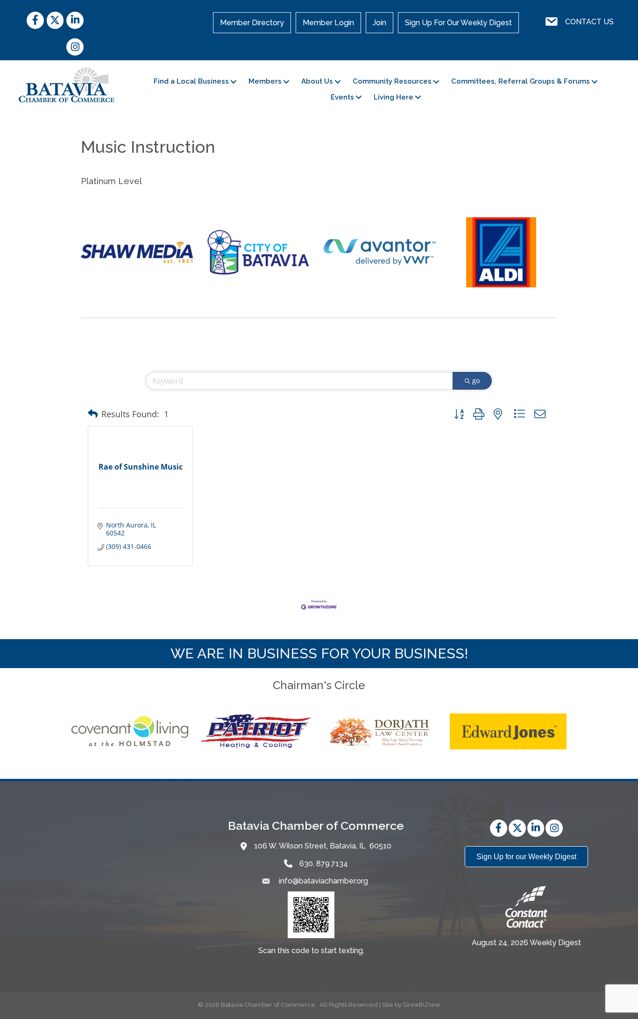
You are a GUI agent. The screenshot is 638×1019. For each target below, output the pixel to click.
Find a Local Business (191, 81)
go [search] (476, 380)
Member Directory (252, 22)
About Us (317, 81)
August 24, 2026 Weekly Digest (526, 942)
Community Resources (392, 81)
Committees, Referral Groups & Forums (520, 81)
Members (265, 81)
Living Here (393, 97)
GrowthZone (421, 1004)
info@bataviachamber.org (322, 880)
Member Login (328, 22)
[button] (93, 413)
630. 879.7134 (323, 863)
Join (379, 22)
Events (342, 97)
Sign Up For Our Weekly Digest (458, 22)
